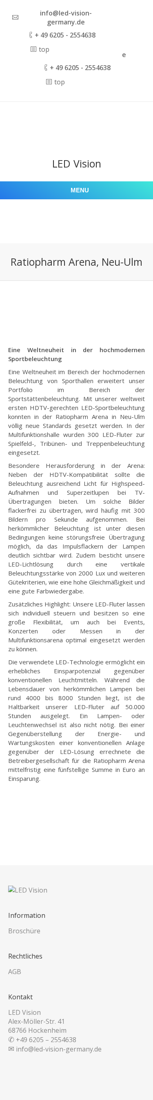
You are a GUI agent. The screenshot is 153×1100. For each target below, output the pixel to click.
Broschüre (24, 930)
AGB (14, 971)
